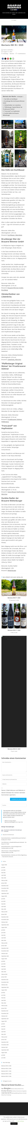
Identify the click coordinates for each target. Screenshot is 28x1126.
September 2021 (5, 1018)
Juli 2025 (3, 898)
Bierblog (5, 53)
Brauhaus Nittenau (14, 1088)
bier (2, 1088)
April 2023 (3, 969)
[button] (3, 59)
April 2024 (3, 937)
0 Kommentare (22, 53)
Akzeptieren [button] (14, 1123)
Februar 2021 (4, 1037)
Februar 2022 (4, 1005)
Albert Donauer (4, 850)
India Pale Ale (5, 1093)
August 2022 (4, 990)
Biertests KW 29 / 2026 (6, 1076)
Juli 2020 (3, 1055)
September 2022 (5, 987)
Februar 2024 (4, 943)
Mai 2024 (3, 935)
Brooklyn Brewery (6, 1091)
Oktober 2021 (4, 1016)
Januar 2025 (4, 914)
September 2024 (5, 924)
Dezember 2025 (4, 885)
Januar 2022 (4, 1008)
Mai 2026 (3, 872)
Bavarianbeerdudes (5, 838)
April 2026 (3, 875)
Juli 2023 (3, 961)
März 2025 (3, 909)
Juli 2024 (3, 930)
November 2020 (5, 1044)
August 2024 (4, 927)
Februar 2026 (4, 880)
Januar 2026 (4, 883)
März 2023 (3, 971)
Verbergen (19, 96)
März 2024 (3, 940)
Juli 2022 (3, 992)
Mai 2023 (3, 966)
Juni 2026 (3, 870)
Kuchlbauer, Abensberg (15, 235)
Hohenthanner (19, 1091)
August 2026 (4, 864)
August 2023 (4, 958)
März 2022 (3, 1003)
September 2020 (5, 1050)
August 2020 (4, 1052)
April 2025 (3, 906)
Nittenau (20, 1093)
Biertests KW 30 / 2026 (6, 1073)
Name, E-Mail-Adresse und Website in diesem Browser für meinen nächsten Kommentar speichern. (13, 792)
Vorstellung (9, 1094)
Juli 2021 (3, 1024)
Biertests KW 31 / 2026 (6, 1071)
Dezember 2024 (4, 917)
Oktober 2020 (4, 1047)
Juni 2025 (3, 901)
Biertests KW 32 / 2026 (6, 1068)
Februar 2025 (4, 911)
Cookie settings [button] (20, 1121)
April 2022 (3, 1000)
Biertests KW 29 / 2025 (14, 749)
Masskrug (13, 1093)
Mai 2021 (3, 1029)
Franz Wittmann (5, 842)
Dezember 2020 (4, 1042)
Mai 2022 (3, 997)
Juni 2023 (3, 964)
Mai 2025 (3, 904)
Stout (5, 1094)
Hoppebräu (24, 1091)
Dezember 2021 (4, 1010)
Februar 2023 (4, 974)
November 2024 (5, 919)
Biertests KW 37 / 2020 (14, 598)
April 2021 (3, 1031)
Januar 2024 (4, 945)
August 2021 (4, 1021)
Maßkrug (17, 1093)
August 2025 (4, 896)
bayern (22, 1085)
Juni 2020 (3, 1057)
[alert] (14, 830)
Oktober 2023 (4, 953)
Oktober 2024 (4, 922)
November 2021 (5, 1013)
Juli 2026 (3, 867)
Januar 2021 (4, 1039)
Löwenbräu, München (14, 359)
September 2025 (5, 893)
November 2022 (5, 982)
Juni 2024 (3, 932)
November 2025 (5, 888)
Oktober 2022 (4, 984)
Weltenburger (12, 570)
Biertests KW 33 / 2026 (6, 1065)
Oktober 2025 (4, 890)
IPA (10, 1093)
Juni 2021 (3, 1026)
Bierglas (7, 1088)
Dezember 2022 (4, 979)
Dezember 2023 (4, 948)
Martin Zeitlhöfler (8, 50)
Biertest (12, 53)
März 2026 (3, 877)
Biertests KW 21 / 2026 (14, 630)
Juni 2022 (3, 995)
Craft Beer (14, 1091)
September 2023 (5, 956)
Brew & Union (21, 1088)
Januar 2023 (4, 977)
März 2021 (3, 1034)
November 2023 (5, 951)
